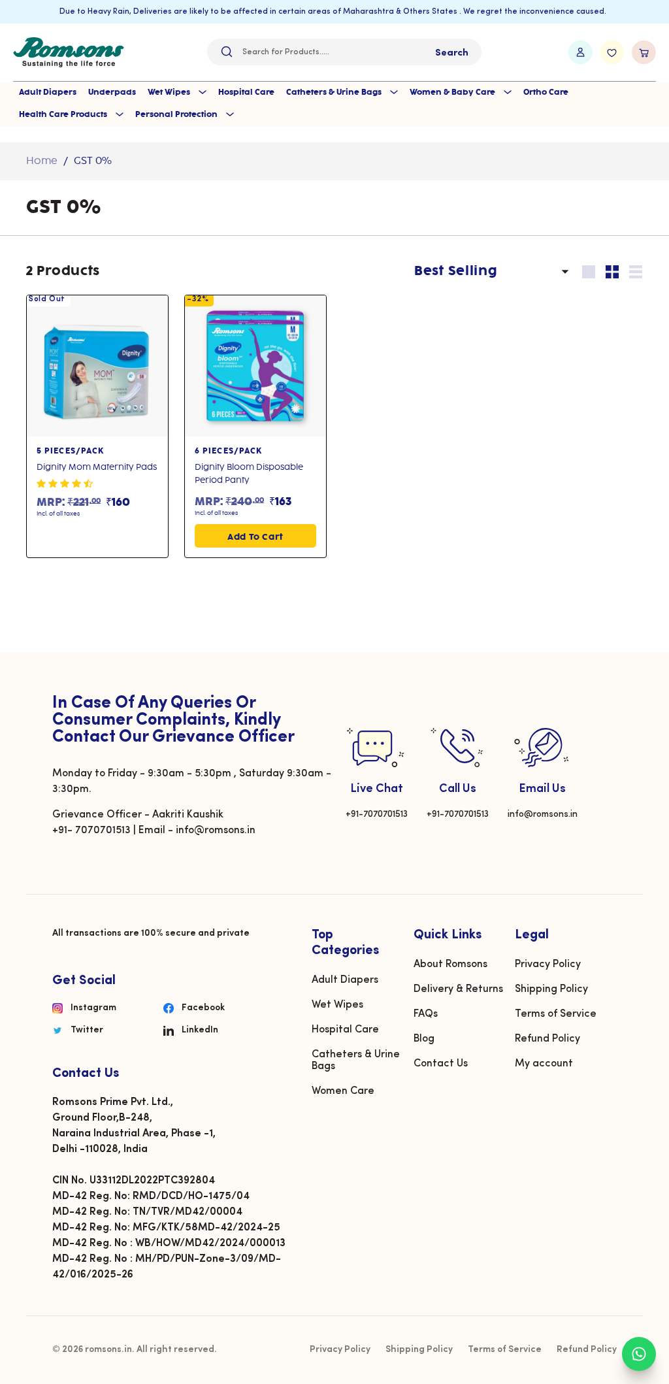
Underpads (112, 92)
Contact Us (441, 1064)
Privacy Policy (548, 964)
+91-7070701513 (377, 814)
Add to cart (255, 537)
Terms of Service (555, 1014)
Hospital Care (246, 92)
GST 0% (93, 161)
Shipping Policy (551, 989)
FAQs (426, 1014)
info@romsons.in (543, 814)
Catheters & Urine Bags (334, 92)
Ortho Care (545, 92)
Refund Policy (547, 1039)
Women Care (343, 1091)
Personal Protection (177, 114)
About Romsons (450, 964)
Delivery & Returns (458, 989)
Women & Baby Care (453, 92)
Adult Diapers (47, 92)
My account (544, 1064)
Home (41, 161)
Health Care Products (64, 114)
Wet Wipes (170, 92)
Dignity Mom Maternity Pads (97, 467)
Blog (424, 1039)
